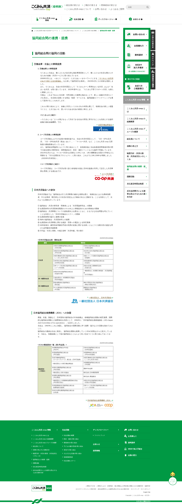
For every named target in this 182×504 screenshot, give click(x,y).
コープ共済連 (107, 174)
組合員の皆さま (73, 5)
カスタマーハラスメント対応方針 (86, 489)
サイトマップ (135, 489)
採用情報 (96, 451)
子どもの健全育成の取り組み (73, 446)
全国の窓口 (132, 455)
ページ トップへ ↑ (173, 481)
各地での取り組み (70, 450)
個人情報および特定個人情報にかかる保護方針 (129, 486)
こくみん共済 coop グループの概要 (136, 130)
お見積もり (132, 436)
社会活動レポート (70, 461)
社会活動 (65, 430)
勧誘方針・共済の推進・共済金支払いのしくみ (136, 156)
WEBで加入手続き (135, 449)
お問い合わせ (101, 9)
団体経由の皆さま (109, 5)
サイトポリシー (145, 489)
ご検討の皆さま (90, 5)
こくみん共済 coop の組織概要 (136, 120)
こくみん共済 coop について (78, 9)
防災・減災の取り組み (71, 439)
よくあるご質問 (117, 9)
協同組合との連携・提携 (41, 459)
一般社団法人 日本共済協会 (100, 298)
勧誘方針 (147, 486)
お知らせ (135, 19)
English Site (146, 492)
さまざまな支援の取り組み (73, 453)
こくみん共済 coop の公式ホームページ (46, 30)
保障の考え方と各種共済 (41, 450)
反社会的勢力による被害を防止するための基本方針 (136, 194)
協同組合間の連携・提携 (136, 167)
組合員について (133, 139)
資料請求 (131, 443)
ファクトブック (99, 435)
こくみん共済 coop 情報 (135, 100)
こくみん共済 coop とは (136, 109)
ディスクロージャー (101, 430)
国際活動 (130, 176)
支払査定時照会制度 (135, 184)
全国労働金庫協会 (105, 125)
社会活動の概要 (69, 435)
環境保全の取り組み (70, 443)
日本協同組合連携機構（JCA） (99, 400)
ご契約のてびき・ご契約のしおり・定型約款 (99, 486)
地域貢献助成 (68, 457)
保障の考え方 (132, 146)
